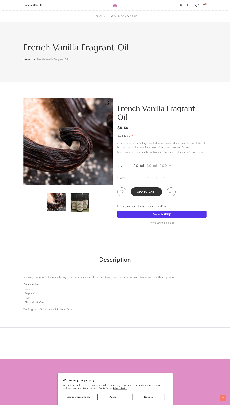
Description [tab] (115, 259)
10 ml (139, 166)
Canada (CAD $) (33, 5)
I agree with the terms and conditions (145, 206)
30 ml (152, 166)
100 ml (166, 166)
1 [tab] (66, 180)
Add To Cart (146, 192)
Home (26, 59)
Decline (148, 397)
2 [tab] (70, 181)
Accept (113, 397)
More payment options (162, 222)
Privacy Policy (120, 388)
